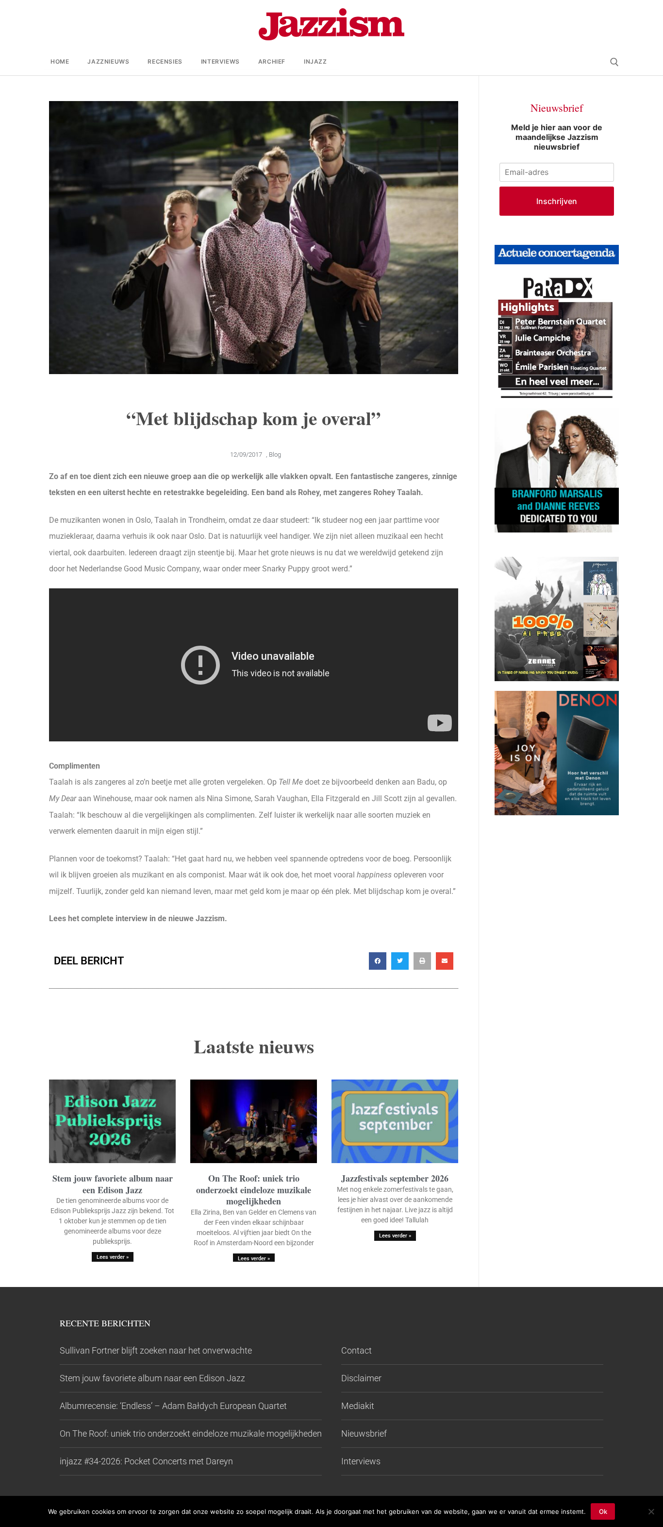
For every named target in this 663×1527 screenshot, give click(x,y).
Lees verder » (113, 1257)
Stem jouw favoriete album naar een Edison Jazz (112, 1184)
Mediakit (357, 1406)
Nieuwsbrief (364, 1433)
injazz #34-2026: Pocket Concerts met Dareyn (146, 1461)
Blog (275, 454)
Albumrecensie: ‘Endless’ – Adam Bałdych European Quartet (173, 1406)
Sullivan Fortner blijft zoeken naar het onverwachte (156, 1350)
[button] (377, 961)
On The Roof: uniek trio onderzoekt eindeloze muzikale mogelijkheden (253, 1189)
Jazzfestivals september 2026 (394, 1178)
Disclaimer (361, 1378)
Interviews (361, 1461)
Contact (356, 1350)
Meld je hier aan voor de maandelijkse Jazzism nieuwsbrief (556, 137)
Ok (603, 1511)
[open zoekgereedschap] (614, 62)
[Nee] (651, 1511)
